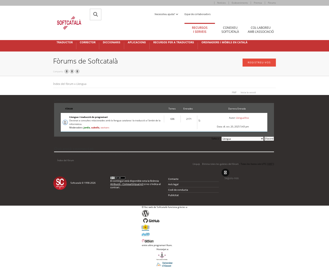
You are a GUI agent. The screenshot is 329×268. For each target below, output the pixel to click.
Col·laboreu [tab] (261, 30)
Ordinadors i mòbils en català (224, 42)
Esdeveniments (240, 3)
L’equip (196, 164)
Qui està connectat (74, 148)
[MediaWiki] (164, 227)
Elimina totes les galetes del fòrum (220, 164)
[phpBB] (164, 234)
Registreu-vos (259, 62)
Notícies (221, 3)
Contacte (173, 179)
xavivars (105, 127)
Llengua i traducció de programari (88, 117)
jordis (87, 127)
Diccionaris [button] (111, 42)
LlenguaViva (242, 117)
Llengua (81, 84)
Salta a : (216, 138)
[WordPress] (164, 213)
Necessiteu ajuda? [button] (165, 14)
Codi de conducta (178, 190)
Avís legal (173, 184)
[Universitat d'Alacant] (164, 264)
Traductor (65, 42)
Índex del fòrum (63, 84)
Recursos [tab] (200, 30)
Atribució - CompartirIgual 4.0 (126, 184)
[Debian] (164, 240)
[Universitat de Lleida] (164, 256)
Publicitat (173, 195)
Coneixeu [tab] (230, 30)
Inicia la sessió (248, 92)
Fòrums (272, 3)
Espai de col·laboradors (197, 14)
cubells (95, 127)
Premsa (258, 3)
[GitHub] (164, 220)
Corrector (88, 42)
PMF (234, 92)
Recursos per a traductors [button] (173, 42)
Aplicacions (137, 42)
